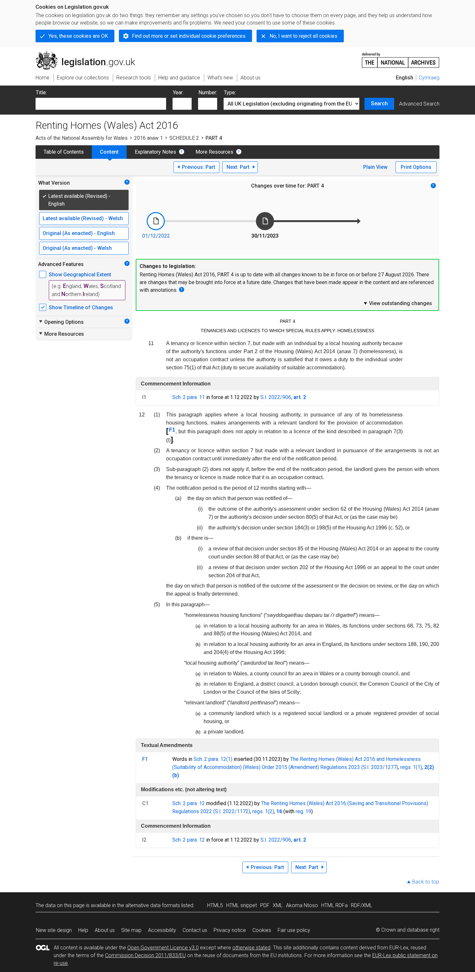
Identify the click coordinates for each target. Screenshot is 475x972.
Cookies (261, 930)
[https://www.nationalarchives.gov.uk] (400, 57)
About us (105, 930)
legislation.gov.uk (89, 54)
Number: (207, 92)
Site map (131, 930)
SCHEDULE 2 (184, 138)
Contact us (195, 930)
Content (109, 152)
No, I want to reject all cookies (303, 36)
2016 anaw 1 (148, 138)
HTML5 (215, 905)
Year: (178, 92)
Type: (230, 92)
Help (83, 930)
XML (278, 905)
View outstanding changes (397, 303)
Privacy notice (230, 930)
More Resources (214, 152)
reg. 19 (303, 811)
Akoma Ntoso (302, 905)
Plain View (375, 167)
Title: (41, 92)
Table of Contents (64, 152)
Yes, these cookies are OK (78, 36)
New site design (54, 930)
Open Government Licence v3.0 (163, 948)
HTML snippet (241, 905)
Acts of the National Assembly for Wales (82, 138)
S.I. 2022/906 (275, 397)
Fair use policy (294, 930)
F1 (172, 430)
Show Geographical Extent (80, 274)
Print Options (416, 167)
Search (379, 103)
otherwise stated (251, 948)
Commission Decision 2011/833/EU (145, 955)
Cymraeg (429, 78)
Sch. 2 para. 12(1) (213, 759)
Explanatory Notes (155, 152)
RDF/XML (361, 905)
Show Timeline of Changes (81, 307)
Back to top (425, 882)
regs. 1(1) (411, 767)
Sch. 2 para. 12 (188, 803)
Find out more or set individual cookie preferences (189, 36)
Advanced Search (419, 104)
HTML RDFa (334, 905)
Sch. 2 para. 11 (188, 397)
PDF (264, 905)
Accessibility (162, 930)
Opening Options (61, 322)
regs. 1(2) (263, 811)
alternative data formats (152, 905)
